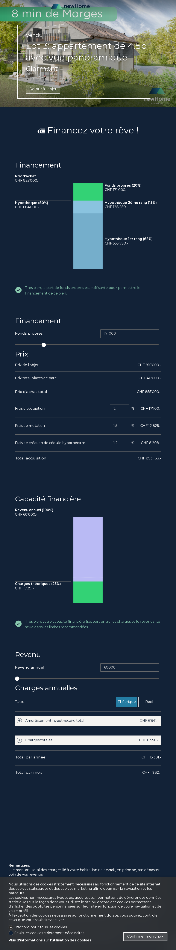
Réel (149, 702)
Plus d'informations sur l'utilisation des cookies (50, 940)
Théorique (127, 702)
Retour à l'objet (43, 89)
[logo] (70, 6)
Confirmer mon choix (145, 936)
